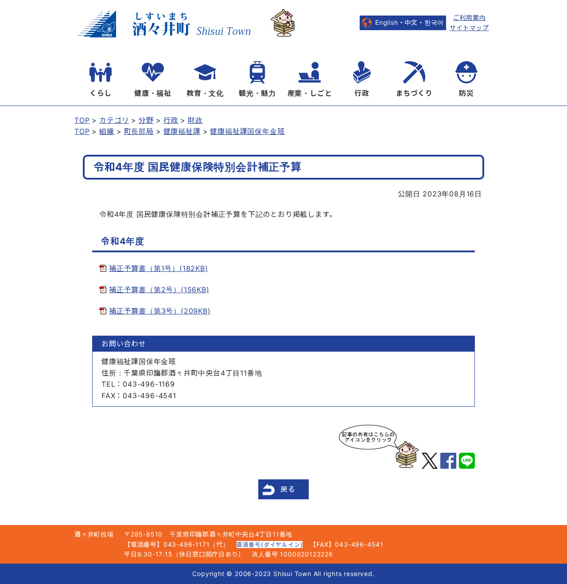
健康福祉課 (182, 131)
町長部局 (139, 131)
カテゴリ (114, 120)
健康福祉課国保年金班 (247, 131)
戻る (287, 489)
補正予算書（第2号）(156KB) (159, 289)
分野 (146, 120)
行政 (361, 93)
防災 (466, 93)
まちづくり (414, 93)
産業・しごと (309, 93)
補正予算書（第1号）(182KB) (158, 268)
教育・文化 (205, 93)
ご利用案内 (469, 17)
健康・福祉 (152, 93)
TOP (81, 120)
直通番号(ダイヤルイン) (270, 544)
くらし (100, 93)
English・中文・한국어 (409, 22)
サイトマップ (469, 27)
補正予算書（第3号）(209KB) (160, 310)
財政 (195, 120)
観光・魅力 (257, 93)
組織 (106, 131)
